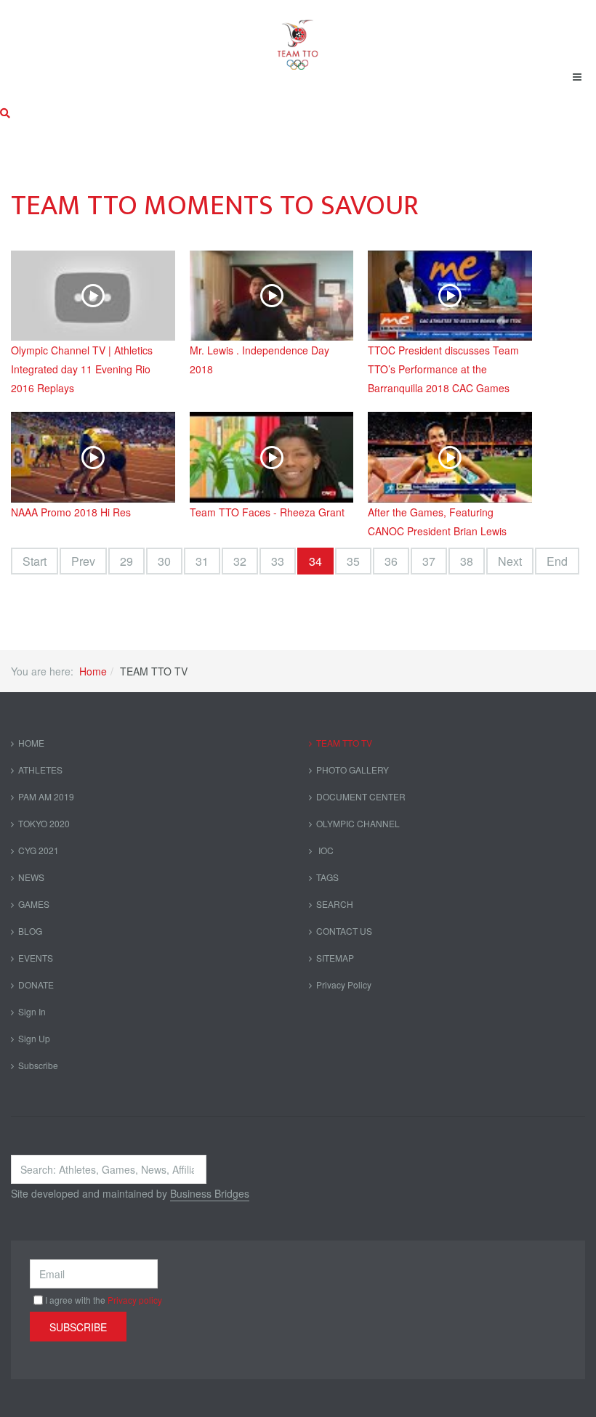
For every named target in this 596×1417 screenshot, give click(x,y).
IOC (325, 850)
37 (428, 561)
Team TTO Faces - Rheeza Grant (267, 512)
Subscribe (38, 1065)
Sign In (32, 1011)
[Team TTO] (298, 38)
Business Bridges (209, 1193)
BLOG (30, 931)
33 (277, 561)
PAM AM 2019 (46, 796)
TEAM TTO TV (344, 742)
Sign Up (34, 1038)
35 (353, 561)
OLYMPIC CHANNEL (358, 823)
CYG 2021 (38, 850)
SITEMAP (335, 957)
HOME (31, 742)
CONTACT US (344, 931)
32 (239, 561)
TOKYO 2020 (44, 823)
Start (35, 561)
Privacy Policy (343, 984)
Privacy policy (135, 1300)
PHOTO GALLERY (352, 769)
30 (164, 561)
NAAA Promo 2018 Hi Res (71, 512)
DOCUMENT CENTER (361, 796)
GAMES (33, 904)
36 (391, 561)
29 (126, 561)
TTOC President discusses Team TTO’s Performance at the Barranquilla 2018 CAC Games (443, 369)
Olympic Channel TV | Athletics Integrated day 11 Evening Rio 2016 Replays (82, 369)
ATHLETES (40, 769)
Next (510, 561)
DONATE (36, 984)
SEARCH (334, 904)
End (557, 561)
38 (466, 561)
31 (202, 561)
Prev (83, 561)
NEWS (31, 877)
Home (93, 671)
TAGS (327, 877)
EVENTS (35, 957)
